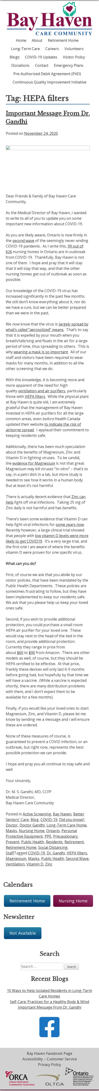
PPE (48, 836)
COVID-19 (49, 819)
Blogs (15, 57)
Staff (10, 853)
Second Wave (77, 858)
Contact (41, 65)
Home (21, 40)
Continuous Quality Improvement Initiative (49, 82)
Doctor (12, 825)
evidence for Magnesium (33, 463)
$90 (32, 652)
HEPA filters (35, 396)
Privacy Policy (49, 1064)
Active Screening (37, 814)
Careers (52, 48)
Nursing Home (31, 830)
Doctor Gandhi (32, 825)
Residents (54, 841)
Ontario (53, 830)
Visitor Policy (74, 57)
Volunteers (74, 48)
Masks (11, 830)
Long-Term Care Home (67, 825)
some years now (70, 524)
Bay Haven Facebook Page (49, 1053)
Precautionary (65, 836)
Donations (20, 65)
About (37, 40)
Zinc (48, 864)
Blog (35, 819)
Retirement (74, 841)
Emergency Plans (68, 65)
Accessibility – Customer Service (49, 1059)
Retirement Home (63, 40)
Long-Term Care (25, 48)
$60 (20, 652)
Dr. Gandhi (56, 853)
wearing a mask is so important (41, 351)
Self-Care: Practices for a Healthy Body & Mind (49, 1001)
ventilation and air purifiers (41, 390)
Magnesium (16, 858)
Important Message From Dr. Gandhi (49, 1007)
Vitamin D (34, 864)
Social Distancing (52, 847)
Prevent (12, 841)
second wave (23, 240)
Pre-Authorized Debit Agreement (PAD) (47, 73)
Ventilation (15, 864)
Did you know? (71, 819)
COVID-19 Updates (41, 57)
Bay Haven (62, 814)
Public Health (32, 841)
